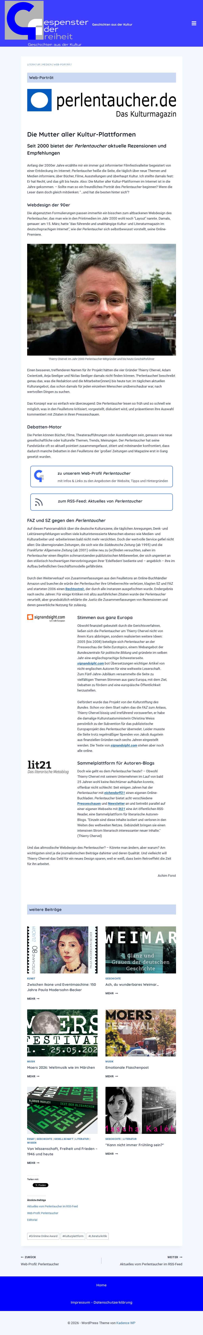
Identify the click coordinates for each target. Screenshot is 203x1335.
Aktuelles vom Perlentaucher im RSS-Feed (52, 1206)
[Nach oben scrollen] (183, 1329)
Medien (47, 64)
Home (101, 1285)
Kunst (31, 978)
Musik (31, 1061)
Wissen (32, 1142)
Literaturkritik (97, 1236)
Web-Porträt (63, 64)
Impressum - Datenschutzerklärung (101, 1302)
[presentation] (62, 949)
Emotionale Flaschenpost (127, 1067)
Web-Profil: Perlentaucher (42, 1213)
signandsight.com (90, 663)
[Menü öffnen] (194, 23)
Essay (31, 1139)
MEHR (33, 998)
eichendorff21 (114, 793)
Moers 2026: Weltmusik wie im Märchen (61, 1067)
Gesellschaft (63, 1139)
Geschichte (113, 978)
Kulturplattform (72, 1236)
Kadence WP (125, 1323)
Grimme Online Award (43, 1236)
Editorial (32, 1219)
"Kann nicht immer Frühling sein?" (134, 1145)
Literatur (33, 64)
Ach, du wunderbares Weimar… (132, 984)
